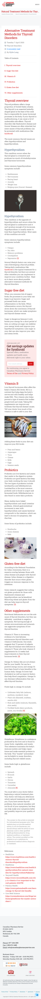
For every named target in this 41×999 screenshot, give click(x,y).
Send (30, 363)
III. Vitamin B (9, 76)
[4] (24, 710)
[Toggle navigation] (36, 4)
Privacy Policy (28, 373)
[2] (15, 604)
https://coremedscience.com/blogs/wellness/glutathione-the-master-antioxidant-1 (21, 898)
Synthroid (8, 133)
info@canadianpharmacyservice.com (21, 947)
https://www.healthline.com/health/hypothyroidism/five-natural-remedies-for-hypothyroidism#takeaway (20, 870)
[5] (17, 788)
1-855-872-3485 (11, 945)
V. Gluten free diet (11, 87)
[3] (19, 656)
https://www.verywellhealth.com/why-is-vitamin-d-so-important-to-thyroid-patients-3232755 (20, 880)
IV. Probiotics (10, 82)
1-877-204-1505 (13, 943)
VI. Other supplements (13, 93)
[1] (18, 258)
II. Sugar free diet (11, 71)
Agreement (30, 991)
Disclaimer (22, 991)
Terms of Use (12, 373)
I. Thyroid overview (12, 65)
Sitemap (38, 991)
